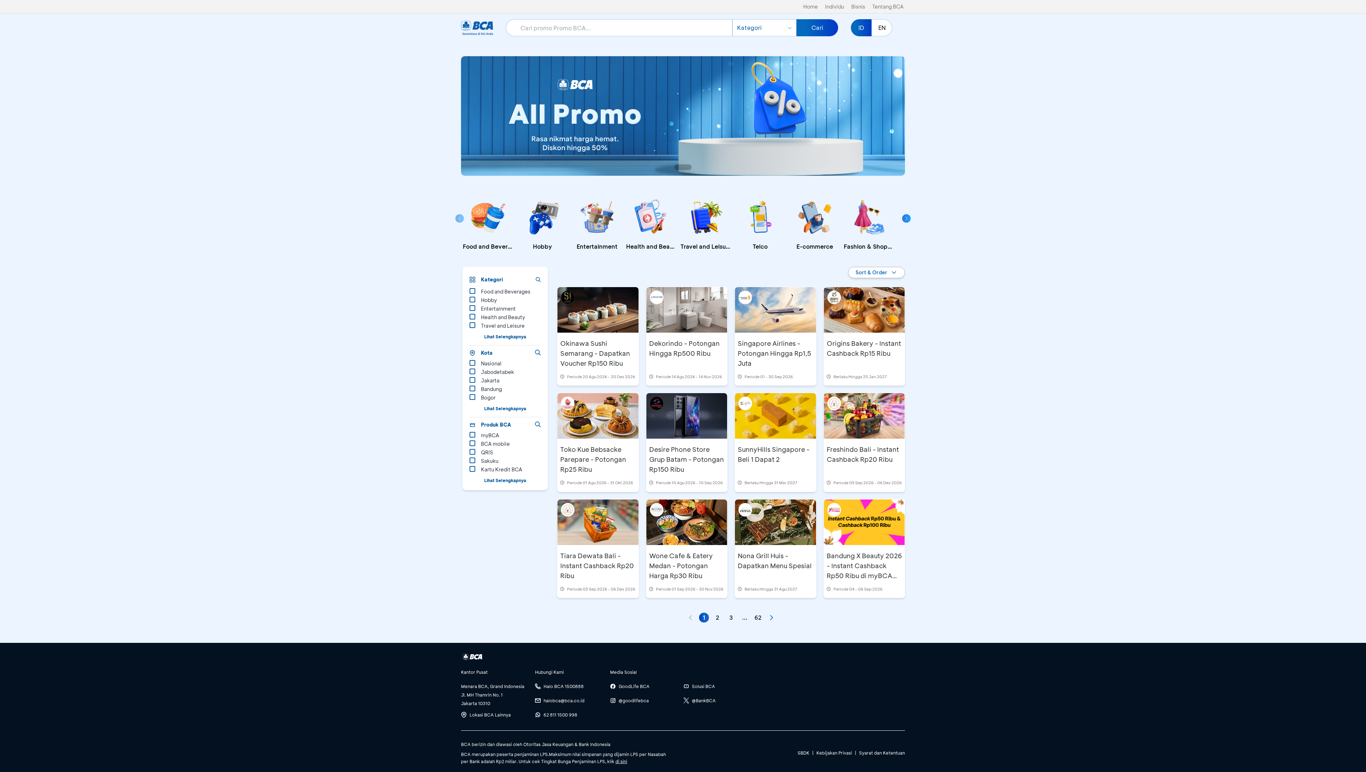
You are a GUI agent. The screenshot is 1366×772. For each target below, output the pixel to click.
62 (758, 617)
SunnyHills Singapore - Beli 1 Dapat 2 (774, 454)
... (744, 617)
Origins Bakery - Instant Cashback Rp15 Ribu (864, 348)
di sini (621, 761)
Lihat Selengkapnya (505, 336)
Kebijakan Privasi (834, 753)
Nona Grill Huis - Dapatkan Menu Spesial (775, 560)
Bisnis (858, 6)
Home (810, 6)
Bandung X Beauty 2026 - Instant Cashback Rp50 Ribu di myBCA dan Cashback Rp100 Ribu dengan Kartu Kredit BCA (864, 580)
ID (861, 27)
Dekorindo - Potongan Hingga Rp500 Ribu (684, 348)
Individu (834, 6)
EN (882, 27)
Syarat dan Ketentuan (882, 753)
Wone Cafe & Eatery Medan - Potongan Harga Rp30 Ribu (681, 565)
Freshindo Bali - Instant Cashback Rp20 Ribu (863, 454)
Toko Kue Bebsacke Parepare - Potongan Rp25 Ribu (593, 459)
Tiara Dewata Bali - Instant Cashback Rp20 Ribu (597, 565)
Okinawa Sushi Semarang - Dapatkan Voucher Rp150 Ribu (595, 353)
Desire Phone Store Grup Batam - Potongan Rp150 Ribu (686, 459)
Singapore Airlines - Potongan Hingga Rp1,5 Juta (774, 353)
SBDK (803, 753)
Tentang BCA (888, 6)
